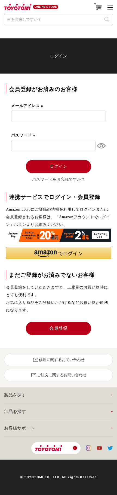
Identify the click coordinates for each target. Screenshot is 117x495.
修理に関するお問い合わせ (58, 360)
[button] (58, 253)
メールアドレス (28, 106)
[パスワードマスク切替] (101, 145)
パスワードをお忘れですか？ (58, 179)
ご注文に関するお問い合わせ (58, 375)
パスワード (24, 135)
